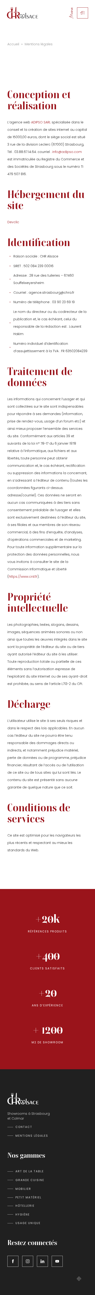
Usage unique (28, 1223)
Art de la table (29, 1171)
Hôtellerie (25, 1206)
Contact (23, 1127)
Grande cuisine (29, 1180)
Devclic (13, 222)
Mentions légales (31, 1136)
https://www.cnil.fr (23, 576)
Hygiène (22, 1214)
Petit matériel (28, 1197)
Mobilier (23, 1189)
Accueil (13, 44)
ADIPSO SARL (41, 122)
